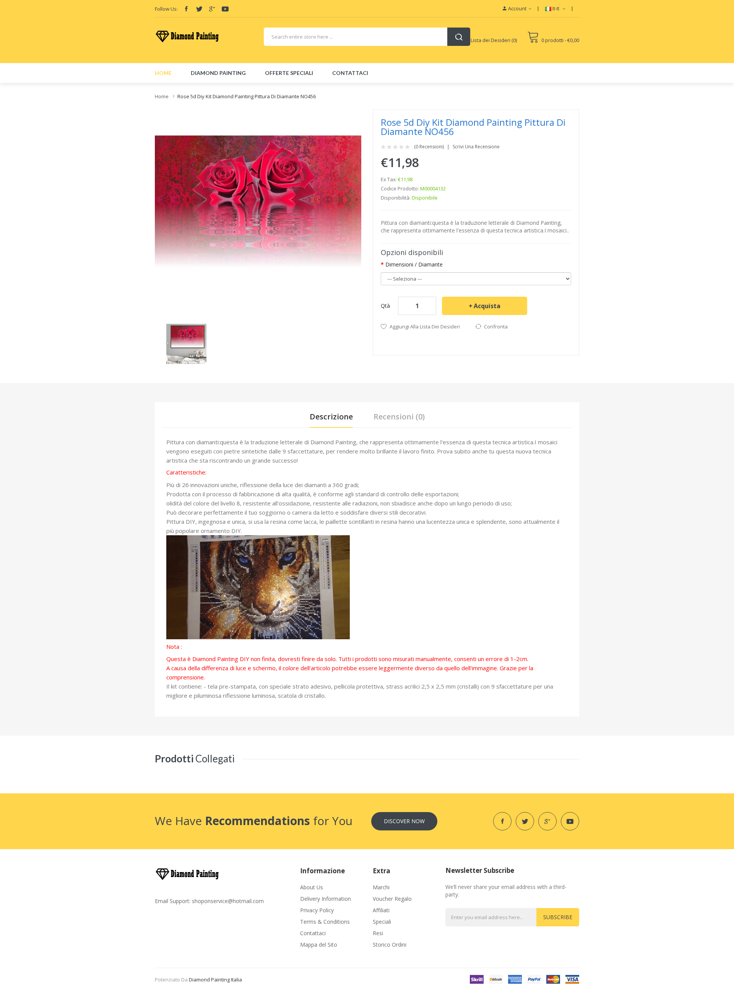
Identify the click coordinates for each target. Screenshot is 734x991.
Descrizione (331, 416)
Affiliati (381, 910)
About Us (311, 887)
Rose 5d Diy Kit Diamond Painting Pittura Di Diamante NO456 (246, 96)
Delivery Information (325, 898)
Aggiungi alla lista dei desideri (425, 326)
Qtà (385, 305)
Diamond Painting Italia (215, 979)
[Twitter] (199, 9)
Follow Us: (166, 8)
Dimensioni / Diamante (414, 264)
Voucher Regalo (392, 898)
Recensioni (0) (399, 416)
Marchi (381, 887)
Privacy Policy (317, 910)
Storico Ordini (389, 944)
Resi (378, 933)
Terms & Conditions (325, 921)
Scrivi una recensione (476, 147)
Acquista (487, 306)
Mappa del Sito (318, 944)
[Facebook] (186, 9)
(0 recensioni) (429, 147)
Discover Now (404, 821)
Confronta (496, 326)
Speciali (382, 921)
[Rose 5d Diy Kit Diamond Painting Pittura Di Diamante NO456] (186, 343)
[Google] (212, 9)
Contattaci (313, 933)
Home (162, 96)
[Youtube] (225, 9)
